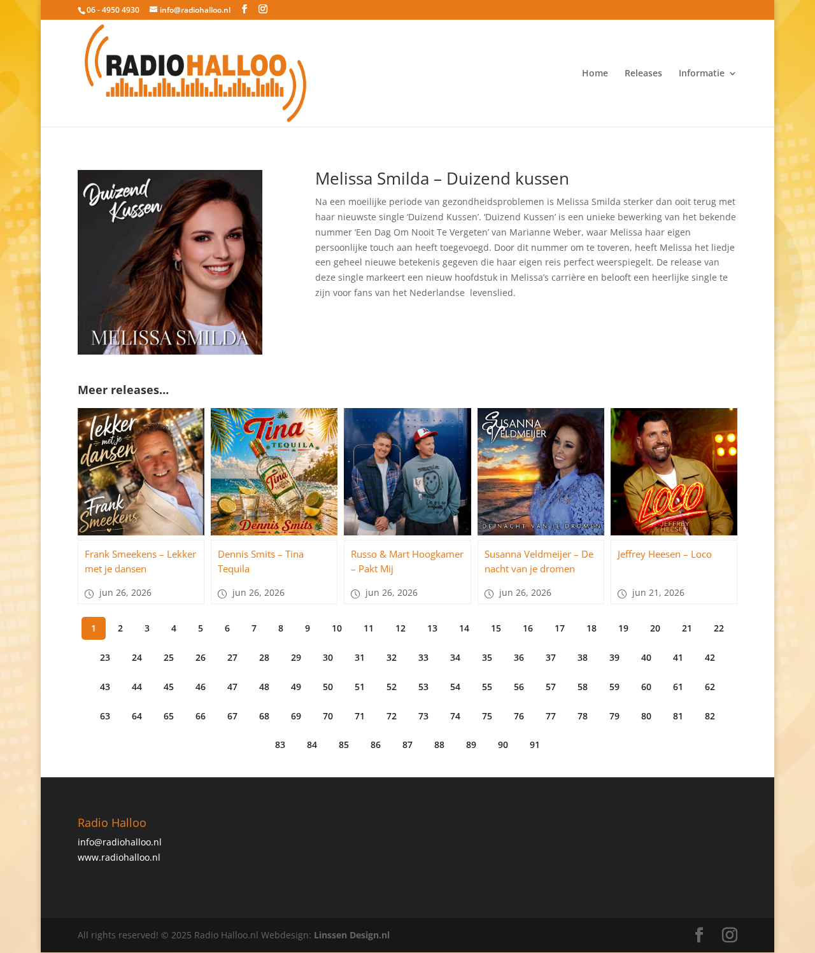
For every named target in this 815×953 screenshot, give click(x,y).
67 (232, 716)
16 (528, 628)
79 (614, 716)
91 (535, 744)
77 (551, 716)
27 (232, 657)
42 (710, 657)
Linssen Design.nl (352, 935)
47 (232, 687)
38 (583, 657)
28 (264, 657)
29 (296, 657)
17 (560, 628)
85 (344, 744)
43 (105, 687)
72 (391, 716)
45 (169, 687)
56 (519, 687)
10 (337, 628)
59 (614, 687)
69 (296, 716)
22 (719, 628)
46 (200, 687)
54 (455, 687)
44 (137, 687)
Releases (643, 74)
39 (614, 657)
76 (519, 716)
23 (105, 657)
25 (169, 657)
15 (496, 628)
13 (432, 628)
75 (487, 716)
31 (360, 657)
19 (623, 628)
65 (169, 716)
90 (503, 744)
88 (439, 744)
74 (455, 716)
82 (710, 716)
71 (360, 716)
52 (391, 687)
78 (583, 716)
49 (296, 687)
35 (487, 657)
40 (646, 657)
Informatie (702, 74)
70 (328, 716)
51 (360, 687)
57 (551, 687)
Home (595, 74)
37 (551, 657)
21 (687, 628)
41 (678, 657)
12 (400, 628)
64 (137, 716)
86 (376, 744)
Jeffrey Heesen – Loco (665, 553)
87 (407, 744)
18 (591, 628)
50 (328, 687)
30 (328, 657)
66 (200, 716)
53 (423, 687)
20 (655, 628)
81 (678, 716)
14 (464, 628)
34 (455, 657)
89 (471, 744)
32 (391, 657)
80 (646, 716)
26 (200, 657)
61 (678, 687)
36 (519, 657)
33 (423, 657)
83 (280, 744)
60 (646, 687)
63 (105, 716)
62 (710, 687)
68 (264, 716)
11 (369, 628)
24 (137, 657)
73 (423, 716)
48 (264, 687)
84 (312, 744)
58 (583, 687)
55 (487, 687)
